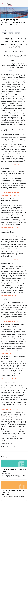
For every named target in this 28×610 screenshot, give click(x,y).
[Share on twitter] (8, 30)
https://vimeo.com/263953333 (10, 195)
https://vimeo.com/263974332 (10, 296)
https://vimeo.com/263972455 (10, 409)
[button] (3, 4)
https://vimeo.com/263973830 (10, 353)
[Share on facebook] (2, 30)
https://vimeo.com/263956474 (10, 260)
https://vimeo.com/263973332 (10, 379)
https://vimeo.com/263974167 (10, 321)
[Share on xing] (12, 30)
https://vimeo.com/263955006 (10, 228)
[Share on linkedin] (5, 30)
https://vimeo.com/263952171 (10, 192)
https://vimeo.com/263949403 (10, 165)
